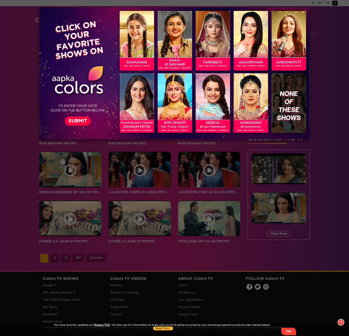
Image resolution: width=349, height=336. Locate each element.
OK (288, 331)
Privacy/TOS (102, 325)
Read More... (163, 328)
